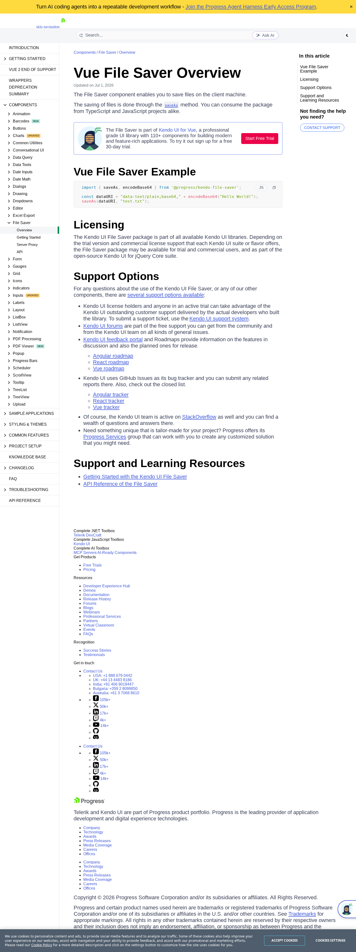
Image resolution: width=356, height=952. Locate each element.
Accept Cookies (284, 940)
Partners (90, 621)
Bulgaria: (115, 689)
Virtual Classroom (98, 625)
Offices (89, 854)
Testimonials (94, 655)
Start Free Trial (259, 138)
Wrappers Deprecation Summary (23, 87)
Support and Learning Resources (159, 463)
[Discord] (96, 738)
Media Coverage (97, 845)
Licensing (99, 225)
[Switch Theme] (347, 35)
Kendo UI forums (103, 326)
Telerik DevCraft (87, 535)
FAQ (13, 479)
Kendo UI (82, 544)
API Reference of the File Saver (120, 484)
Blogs (88, 608)
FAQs (88, 634)
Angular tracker (111, 395)
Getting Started (28, 237)
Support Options (116, 276)
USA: (112, 675)
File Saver (107, 52)
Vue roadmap (108, 368)
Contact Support (322, 128)
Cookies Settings (330, 940)
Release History (97, 599)
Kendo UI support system (218, 319)
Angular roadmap (113, 356)
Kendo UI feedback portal (113, 339)
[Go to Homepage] (63, 27)
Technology (93, 832)
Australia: (116, 693)
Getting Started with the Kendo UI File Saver (135, 477)
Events (89, 629)
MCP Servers (85, 553)
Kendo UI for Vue (177, 130)
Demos (89, 590)
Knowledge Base (27, 457)
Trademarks (302, 914)
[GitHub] (96, 732)
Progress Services (104, 437)
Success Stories (97, 650)
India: (113, 684)
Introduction (24, 48)
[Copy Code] (274, 187)
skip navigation (48, 27)
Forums (89, 603)
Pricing (89, 569)
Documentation (96, 595)
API (20, 252)
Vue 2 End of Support (32, 70)
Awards (89, 836)
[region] (178, 940)
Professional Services (102, 616)
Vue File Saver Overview (157, 73)
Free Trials (92, 565)
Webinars (91, 612)
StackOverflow (199, 417)
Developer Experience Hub (106, 586)
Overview (24, 230)
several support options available (165, 295)
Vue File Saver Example (135, 172)
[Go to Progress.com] (89, 803)
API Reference (25, 501)
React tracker (108, 401)
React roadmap (111, 362)
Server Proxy (27, 244)
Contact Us (92, 671)
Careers (90, 849)
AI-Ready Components (117, 553)
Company (91, 828)
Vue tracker (106, 407)
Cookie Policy (41, 945)
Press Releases (97, 841)
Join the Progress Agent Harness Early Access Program (251, 7)
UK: (112, 680)
